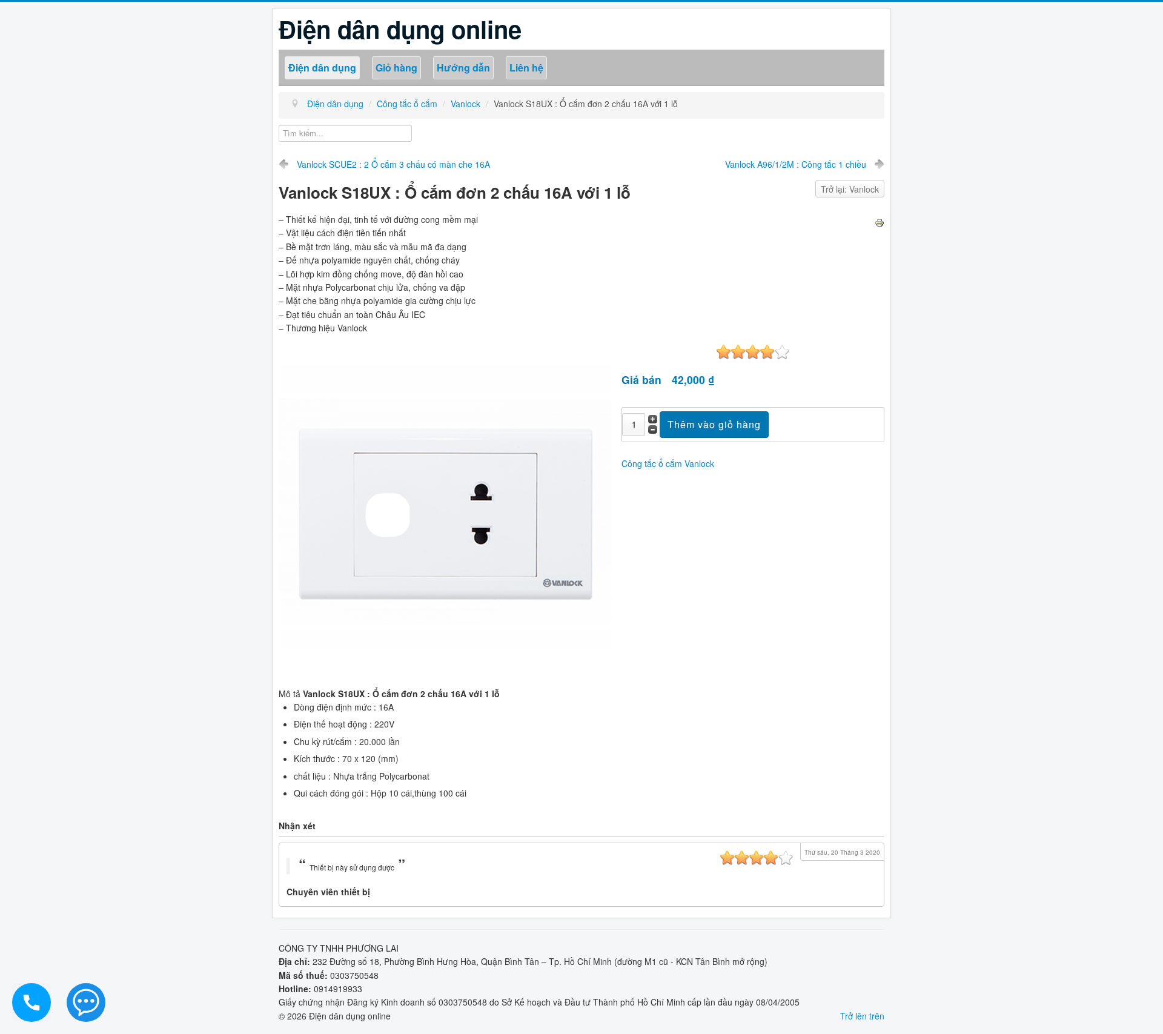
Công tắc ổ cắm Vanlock (667, 463)
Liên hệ (526, 68)
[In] (879, 222)
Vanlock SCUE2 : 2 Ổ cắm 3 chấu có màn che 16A (393, 164)
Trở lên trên (862, 1016)
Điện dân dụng (322, 68)
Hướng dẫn (463, 68)
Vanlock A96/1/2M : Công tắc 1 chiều (795, 164)
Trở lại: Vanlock (850, 189)
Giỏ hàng (396, 68)
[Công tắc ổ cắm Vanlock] (445, 509)
